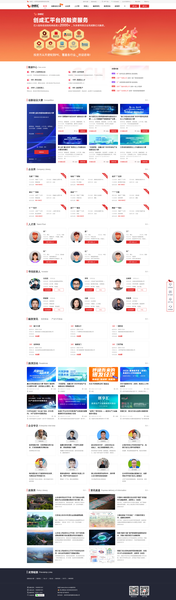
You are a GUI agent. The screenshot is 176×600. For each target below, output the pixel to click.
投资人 (86, 6)
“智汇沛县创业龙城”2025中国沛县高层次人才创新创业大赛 (134, 117)
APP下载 (106, 1)
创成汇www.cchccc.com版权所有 (66, 587)
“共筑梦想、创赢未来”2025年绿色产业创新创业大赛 (103, 148)
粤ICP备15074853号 (63, 592)
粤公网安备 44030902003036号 (69, 590)
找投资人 (38, 578)
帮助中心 (146, 1)
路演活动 (107, 6)
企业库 (67, 6)
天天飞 (64, 578)
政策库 (117, 6)
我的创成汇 (95, 1)
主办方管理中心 (127, 1)
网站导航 (138, 1)
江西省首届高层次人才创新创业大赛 (133, 147)
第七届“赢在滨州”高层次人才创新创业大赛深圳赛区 (72, 148)
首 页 (45, 6)
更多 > (147, 100)
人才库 (77, 6)
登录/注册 (85, 1)
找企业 (51, 578)
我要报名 (41, 152)
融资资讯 (96, 6)
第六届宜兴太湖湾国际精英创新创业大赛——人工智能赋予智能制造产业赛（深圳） (103, 117)
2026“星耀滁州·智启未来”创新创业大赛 (72, 116)
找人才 (45, 578)
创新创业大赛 (56, 6)
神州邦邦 (70, 578)
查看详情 (113, 131)
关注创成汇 (116, 1)
